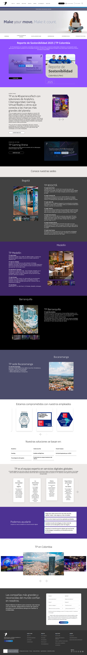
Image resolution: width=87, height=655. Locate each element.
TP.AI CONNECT (44, 635)
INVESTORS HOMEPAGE (31, 637)
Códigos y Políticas (80, 36)
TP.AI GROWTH (43, 639)
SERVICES (18, 3)
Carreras (6, 36)
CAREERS (34, 3)
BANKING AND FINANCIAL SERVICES (60, 638)
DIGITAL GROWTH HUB (36, 36)
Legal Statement (43, 651)
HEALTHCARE (57, 635)
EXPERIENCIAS (51, 36)
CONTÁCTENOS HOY (17, 132)
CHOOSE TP (71, 635)
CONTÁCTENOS (61, 3)
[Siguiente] (62, 119)
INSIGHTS (29, 3)
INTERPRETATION (66, 36)
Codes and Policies (36, 651)
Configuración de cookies (24, 651)
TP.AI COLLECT (44, 641)
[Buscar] (82, 3)
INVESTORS (48, 3)
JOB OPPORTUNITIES (73, 637)
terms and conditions (27, 62)
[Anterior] (60, 119)
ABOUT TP (29, 635)
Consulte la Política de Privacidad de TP (69, 618)
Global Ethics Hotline (51, 651)
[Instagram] (78, 651)
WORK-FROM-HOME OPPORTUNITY (75, 639)
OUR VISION (29, 639)
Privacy (30, 651)
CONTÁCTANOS (30, 641)
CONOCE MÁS (15, 78)
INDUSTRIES (24, 3)
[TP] (5, 3)
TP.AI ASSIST (43, 637)
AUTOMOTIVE (57, 645)
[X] (74, 651)
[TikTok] (80, 651)
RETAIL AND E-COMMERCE (60, 643)
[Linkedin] (72, 651)
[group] (43, 434)
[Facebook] (76, 651)
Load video (22, 65)
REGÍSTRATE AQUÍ (16, 152)
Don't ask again (29, 65)
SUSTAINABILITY (41, 3)
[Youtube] (83, 651)
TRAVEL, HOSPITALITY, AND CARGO (61, 641)
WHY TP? (13, 3)
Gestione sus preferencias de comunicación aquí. (57, 619)
